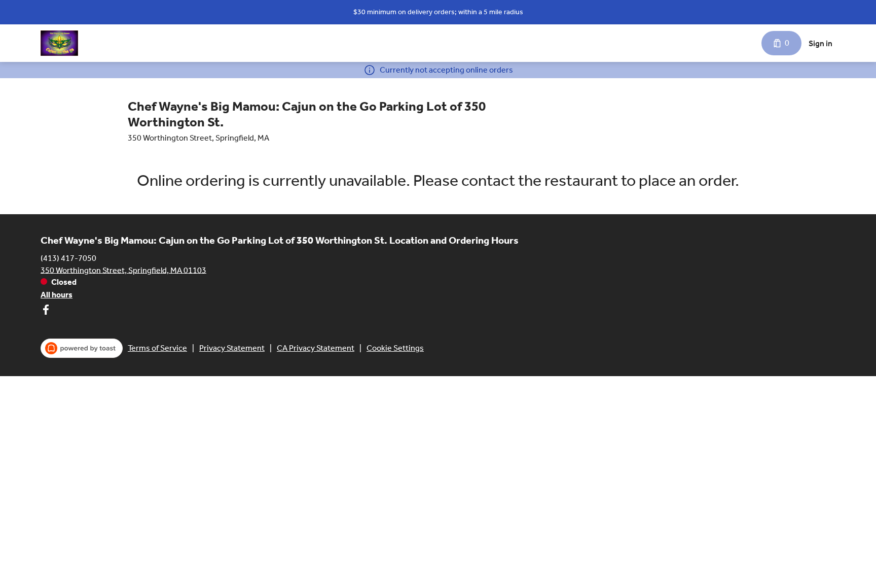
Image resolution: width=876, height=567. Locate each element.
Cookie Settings (395, 348)
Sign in (820, 43)
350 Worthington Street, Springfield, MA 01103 (123, 270)
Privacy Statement (232, 348)
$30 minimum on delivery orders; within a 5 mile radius (438, 12)
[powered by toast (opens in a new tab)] (81, 348)
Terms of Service (157, 348)
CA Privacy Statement (315, 348)
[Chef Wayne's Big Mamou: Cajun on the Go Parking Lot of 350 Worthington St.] (59, 43)
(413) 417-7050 (68, 257)
